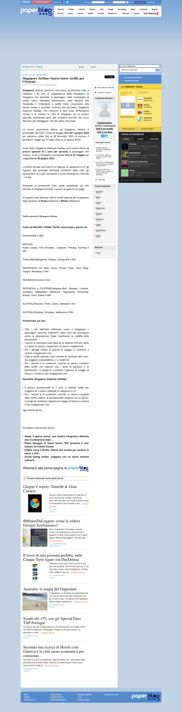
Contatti (27, 697)
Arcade (126, 139)
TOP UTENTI (144, 92)
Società (61, 9)
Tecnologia (122, 9)
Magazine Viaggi (32, 66)
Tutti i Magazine (150, 13)
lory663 (146, 105)
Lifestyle (125, 13)
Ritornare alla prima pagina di (45, 468)
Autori (93, 67)
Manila (98, 224)
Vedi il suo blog (104, 132)
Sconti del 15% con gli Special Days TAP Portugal (52, 620)
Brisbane (99, 213)
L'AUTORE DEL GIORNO (126, 93)
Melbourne (100, 219)
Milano (98, 202)
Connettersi (140, 2)
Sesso (70, 13)
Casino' (140, 139)
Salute (90, 13)
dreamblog (148, 118)
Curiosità (143, 9)
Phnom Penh (100, 208)
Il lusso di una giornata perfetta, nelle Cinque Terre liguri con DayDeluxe (52, 557)
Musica (92, 9)
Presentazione (56, 694)
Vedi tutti (101, 180)
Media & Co (113, 13)
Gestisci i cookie (83, 700)
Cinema (82, 9)
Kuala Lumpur (101, 230)
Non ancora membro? (133, 78)
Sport (133, 9)
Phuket (98, 235)
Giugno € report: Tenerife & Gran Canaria (50, 488)
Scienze (100, 13)
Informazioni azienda (58, 700)
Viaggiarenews (51, 85)
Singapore (99, 191)
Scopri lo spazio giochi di (133, 180)
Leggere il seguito (56, 541)
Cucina (80, 13)
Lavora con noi (29, 700)
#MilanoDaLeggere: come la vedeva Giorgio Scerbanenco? (51, 523)
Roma (98, 197)
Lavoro (136, 13)
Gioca (146, 148)
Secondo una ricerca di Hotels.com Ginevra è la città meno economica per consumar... (53, 651)
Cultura (71, 9)
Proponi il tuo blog (131, 81)
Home (26, 2)
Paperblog (36, 11)
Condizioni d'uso (56, 697)
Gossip (154, 9)
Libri (102, 9)
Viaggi (98, 252)
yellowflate (148, 98)
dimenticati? (151, 2)
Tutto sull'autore (129, 129)
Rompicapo (154, 139)
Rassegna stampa (84, 694)
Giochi (81, 67)
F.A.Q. (79, 697)
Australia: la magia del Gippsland (49, 588)
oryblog (146, 111)
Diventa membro (147, 129)
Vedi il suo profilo (104, 128)
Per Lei (60, 13)
